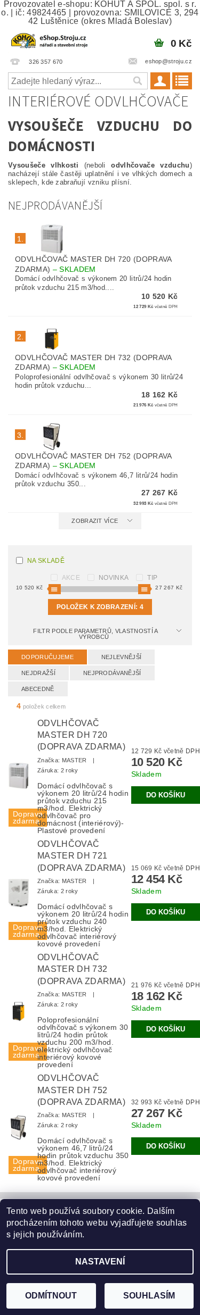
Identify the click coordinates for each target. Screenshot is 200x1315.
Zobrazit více (94, 521)
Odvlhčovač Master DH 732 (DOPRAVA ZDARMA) (81, 969)
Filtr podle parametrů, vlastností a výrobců (95, 634)
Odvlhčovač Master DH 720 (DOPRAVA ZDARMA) (81, 735)
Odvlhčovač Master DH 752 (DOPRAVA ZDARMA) (81, 1089)
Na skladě (46, 560)
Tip (152, 577)
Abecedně (37, 689)
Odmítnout (51, 1295)
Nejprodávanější (112, 673)
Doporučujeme (47, 657)
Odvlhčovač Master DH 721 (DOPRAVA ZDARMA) (81, 855)
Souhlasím (149, 1295)
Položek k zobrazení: (100, 607)
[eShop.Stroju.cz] (50, 39)
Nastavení (100, 1261)
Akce (71, 577)
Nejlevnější (121, 657)
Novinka (114, 577)
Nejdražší (38, 673)
